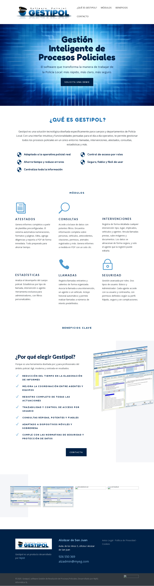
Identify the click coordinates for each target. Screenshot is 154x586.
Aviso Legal (107, 540)
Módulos (106, 8)
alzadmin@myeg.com (74, 561)
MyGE (22, 558)
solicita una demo (77, 82)
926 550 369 (67, 557)
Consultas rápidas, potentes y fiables (50, 417)
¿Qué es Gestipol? (87, 8)
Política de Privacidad (125, 540)
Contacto (83, 16)
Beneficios (122, 8)
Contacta (76, 452)
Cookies (106, 544)
